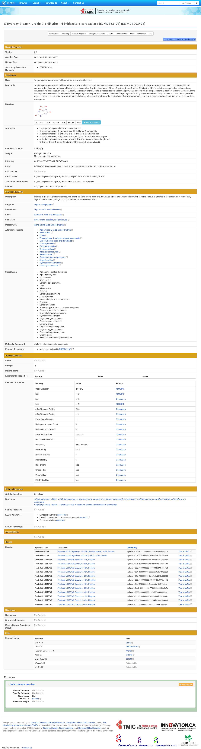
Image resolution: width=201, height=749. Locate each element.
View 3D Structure (92, 122)
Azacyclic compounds (49, 251)
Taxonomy (65, 33)
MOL (42, 122)
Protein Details (187, 684)
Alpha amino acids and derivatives (49, 224)
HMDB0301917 (132, 646)
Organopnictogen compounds (53, 257)
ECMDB (11, 3)
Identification (54, 33)
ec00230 (60, 520)
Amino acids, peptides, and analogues (51, 219)
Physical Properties (79, 33)
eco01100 (61, 514)
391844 (129, 659)
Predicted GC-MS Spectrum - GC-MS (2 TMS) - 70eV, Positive (82, 555)
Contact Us (78, 3)
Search (36, 3)
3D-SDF (56, 122)
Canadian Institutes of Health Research (48, 722)
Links (132, 33)
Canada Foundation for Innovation (80, 722)
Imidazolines (45, 232)
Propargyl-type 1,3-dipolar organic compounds (60, 238)
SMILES (71, 122)
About (64, 3)
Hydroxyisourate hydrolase (22, 684)
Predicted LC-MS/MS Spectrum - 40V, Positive (76, 567)
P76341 (36, 698)
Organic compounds (43, 204)
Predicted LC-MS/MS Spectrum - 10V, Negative (76, 571)
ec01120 (84, 517)
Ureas (42, 235)
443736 (129, 650)
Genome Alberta (66, 728)
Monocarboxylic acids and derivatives (56, 240)
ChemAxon (121, 399)
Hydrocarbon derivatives (50, 262)
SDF (48, 122)
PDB (63, 122)
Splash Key (132, 547)
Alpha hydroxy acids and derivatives (55, 229)
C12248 (129, 654)
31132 (128, 642)
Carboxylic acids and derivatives (48, 214)
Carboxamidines (47, 249)
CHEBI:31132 (65, 349)
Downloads (51, 3)
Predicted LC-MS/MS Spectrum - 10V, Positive (76, 559)
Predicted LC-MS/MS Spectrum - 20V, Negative (76, 576)
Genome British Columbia (89, 728)
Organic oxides (46, 260)
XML (150, 33)
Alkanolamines (46, 254)
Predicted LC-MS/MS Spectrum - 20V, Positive (76, 563)
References (141, 33)
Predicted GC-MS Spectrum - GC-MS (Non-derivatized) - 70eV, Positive (86, 551)
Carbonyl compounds (49, 265)
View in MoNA (184, 551)
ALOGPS (120, 388)
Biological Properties (97, 33)
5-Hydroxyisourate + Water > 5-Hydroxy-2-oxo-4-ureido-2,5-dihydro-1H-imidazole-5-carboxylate (75, 504)
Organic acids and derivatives (47, 209)
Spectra (110, 33)
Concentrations (121, 33)
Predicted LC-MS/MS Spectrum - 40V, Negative (76, 580)
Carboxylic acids (47, 243)
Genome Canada (50, 728)
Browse (23, 3)
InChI (79, 122)
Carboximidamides (48, 246)
